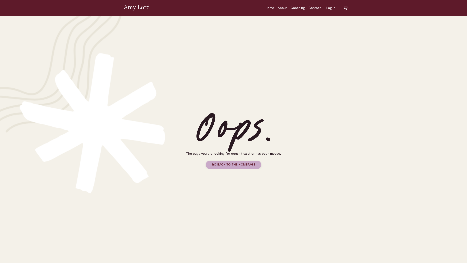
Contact (314, 8)
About (282, 8)
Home (269, 8)
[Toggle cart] (345, 8)
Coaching (298, 8)
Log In (330, 8)
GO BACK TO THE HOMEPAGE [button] (234, 164)
